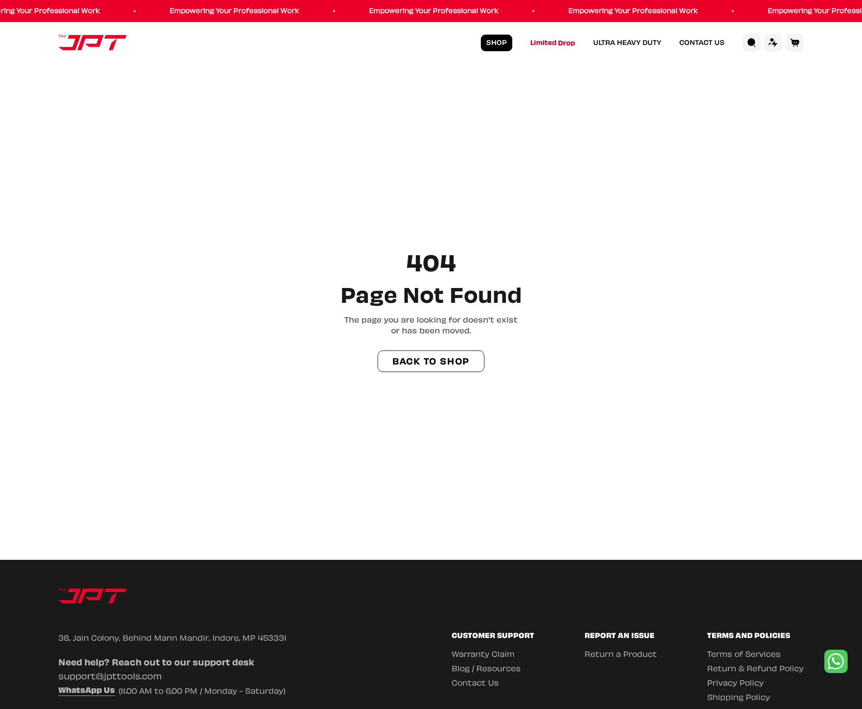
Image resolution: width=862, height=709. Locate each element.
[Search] (752, 43)
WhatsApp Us (86, 691)
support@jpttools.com (110, 676)
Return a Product (621, 654)
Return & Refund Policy (755, 668)
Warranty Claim (483, 654)
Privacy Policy (735, 683)
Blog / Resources (486, 668)
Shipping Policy (738, 697)
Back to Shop (431, 361)
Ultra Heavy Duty (627, 43)
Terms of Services (744, 654)
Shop (496, 43)
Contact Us (702, 43)
